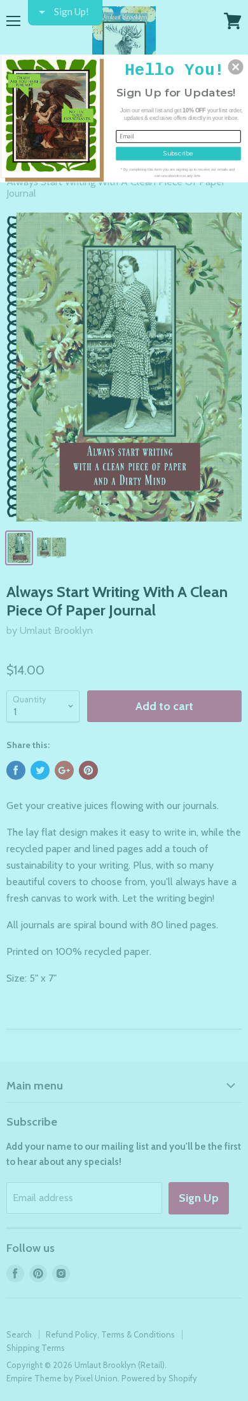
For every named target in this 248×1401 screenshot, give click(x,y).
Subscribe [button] (178, 153)
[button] (236, 66)
